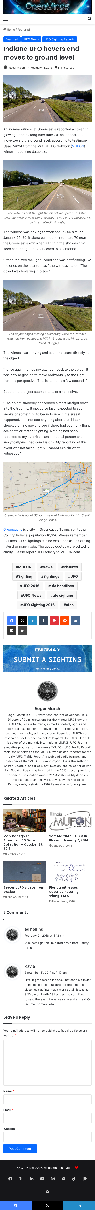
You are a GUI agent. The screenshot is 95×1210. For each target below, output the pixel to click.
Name (8, 1091)
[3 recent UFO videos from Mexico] (24, 872)
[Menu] (5, 18)
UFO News (31, 39)
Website (9, 1128)
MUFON (78, 146)
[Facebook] (11, 620)
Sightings (51, 576)
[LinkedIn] (32, 620)
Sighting (25, 576)
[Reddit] (64, 620)
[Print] (22, 630)
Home (10, 29)
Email (8, 1110)
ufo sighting (63, 595)
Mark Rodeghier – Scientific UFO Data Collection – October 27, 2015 (23, 842)
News (48, 567)
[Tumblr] (43, 620)
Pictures (71, 567)
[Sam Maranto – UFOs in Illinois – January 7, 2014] (70, 820)
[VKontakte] (75, 620)
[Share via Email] (11, 630)
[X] (22, 620)
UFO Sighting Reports (60, 39)
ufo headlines (62, 586)
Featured (23, 29)
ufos (70, 605)
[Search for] (89, 18)
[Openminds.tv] (47, 7)
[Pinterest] (54, 620)
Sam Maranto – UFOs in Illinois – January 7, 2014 (68, 838)
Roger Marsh (17, 67)
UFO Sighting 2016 (39, 605)
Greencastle (12, 529)
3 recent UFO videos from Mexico (23, 889)
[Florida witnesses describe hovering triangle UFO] (70, 872)
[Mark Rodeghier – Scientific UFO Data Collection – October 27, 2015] (24, 820)
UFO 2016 (31, 586)
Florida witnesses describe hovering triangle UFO (64, 891)
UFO (74, 576)
